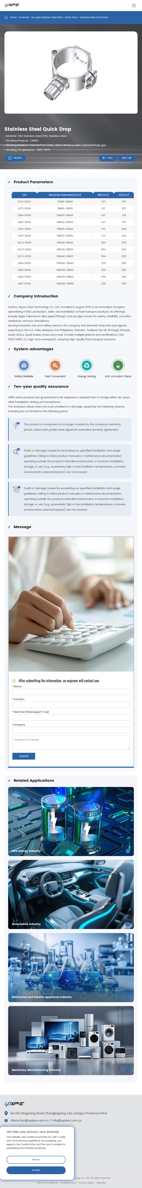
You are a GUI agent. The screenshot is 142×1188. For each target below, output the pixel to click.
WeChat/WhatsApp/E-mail (30, 712)
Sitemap (101, 1183)
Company (18, 725)
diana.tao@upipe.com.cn (30, 1120)
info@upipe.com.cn (67, 1120)
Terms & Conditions (47, 1183)
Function (18, 699)
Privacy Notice (86, 1183)
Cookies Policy (69, 1183)
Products (24, 17)
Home (13, 17)
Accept (36, 1170)
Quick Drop (71, 17)
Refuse (36, 1159)
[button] (71, 120)
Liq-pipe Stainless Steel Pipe (47, 17)
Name (16, 687)
